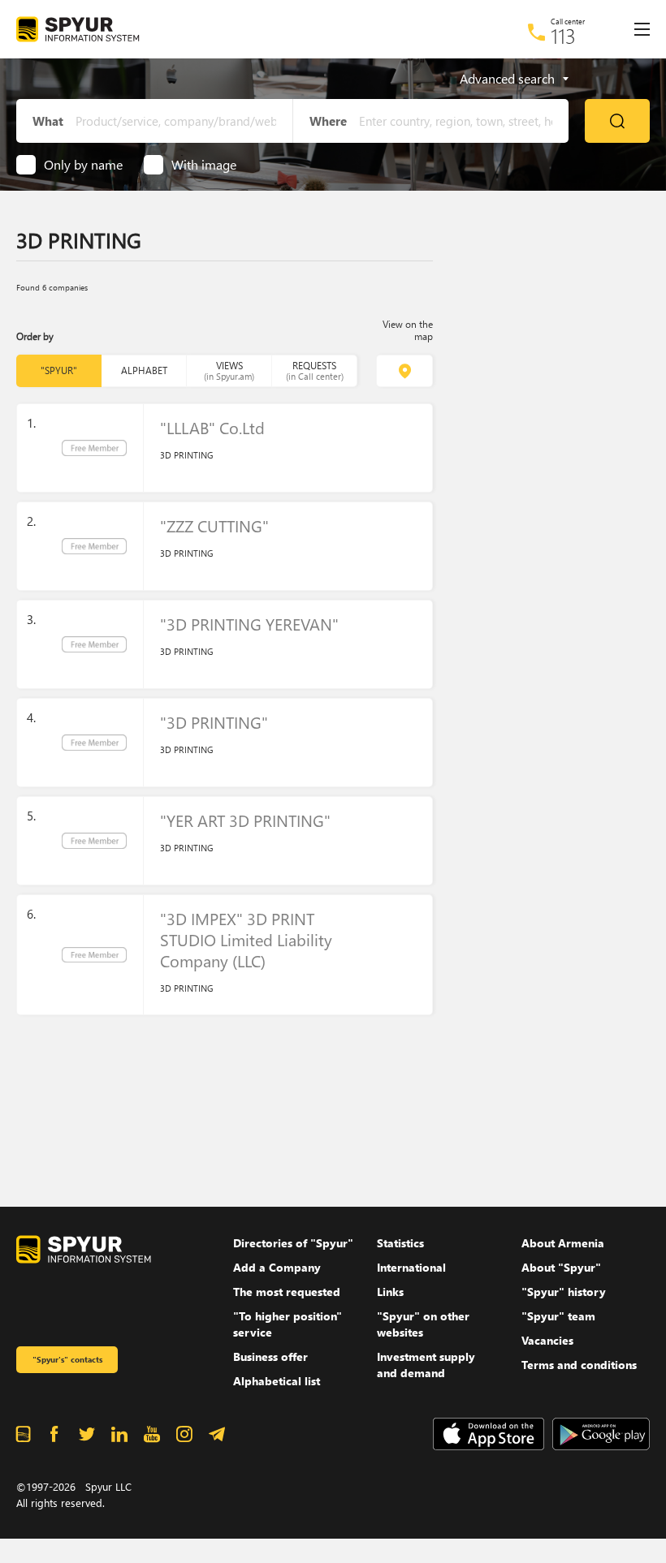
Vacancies (547, 1340)
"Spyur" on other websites (423, 1324)
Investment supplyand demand (426, 1364)
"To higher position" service (287, 1324)
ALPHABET (144, 370)
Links (390, 1291)
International (411, 1267)
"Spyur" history (563, 1291)
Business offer (270, 1356)
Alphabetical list (276, 1381)
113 (563, 36)
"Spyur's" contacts (67, 1359)
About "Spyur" (561, 1267)
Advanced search (507, 79)
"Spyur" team (558, 1316)
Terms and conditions (579, 1364)
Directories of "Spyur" (293, 1243)
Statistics (400, 1243)
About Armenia (562, 1243)
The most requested (286, 1291)
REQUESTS (315, 370)
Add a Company (277, 1267)
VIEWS (229, 370)
